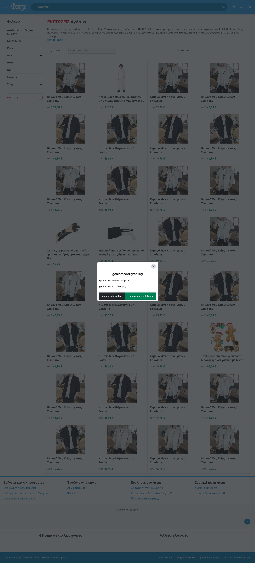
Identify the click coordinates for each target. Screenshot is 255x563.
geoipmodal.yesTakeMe (141, 296)
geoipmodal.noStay (112, 296)
